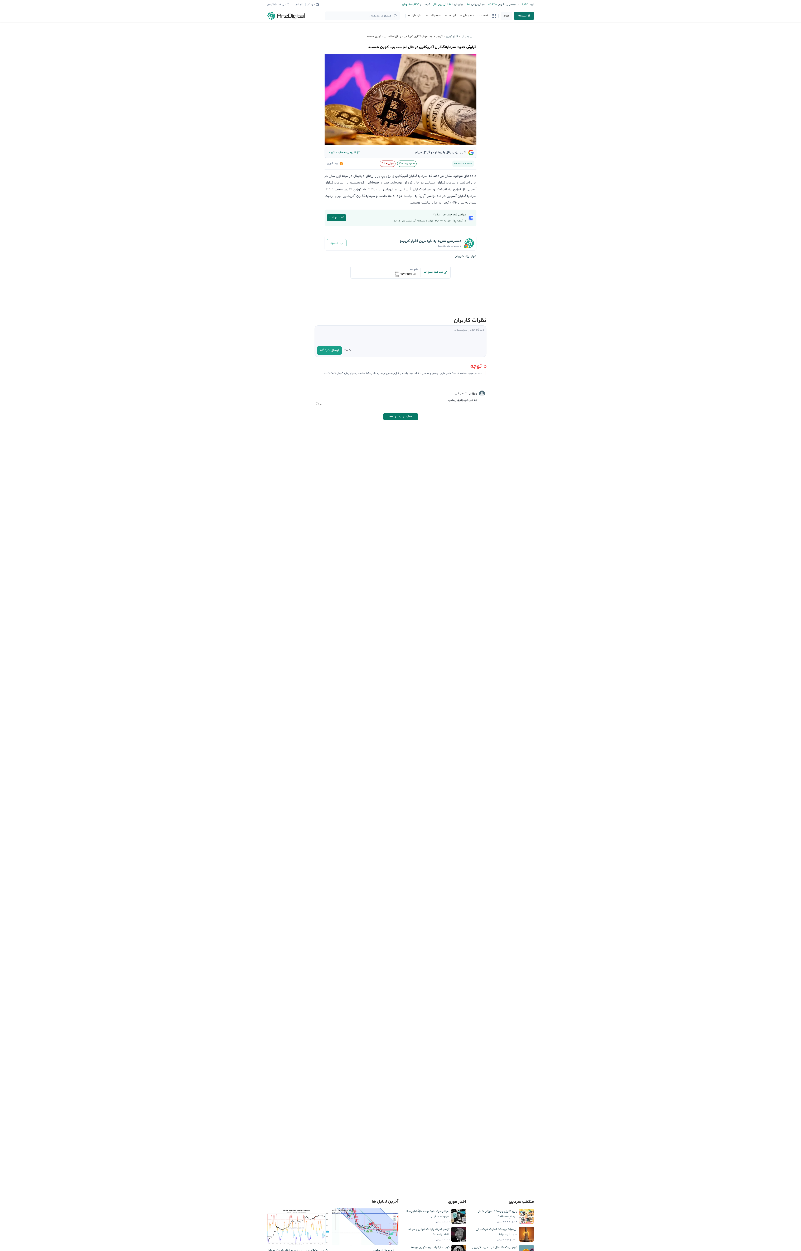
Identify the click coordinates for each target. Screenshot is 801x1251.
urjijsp (473, 394)
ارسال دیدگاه (329, 350)
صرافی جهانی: (477, 4)
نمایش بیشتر (403, 416)
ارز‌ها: (531, 4)
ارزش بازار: (458, 4)
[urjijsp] (482, 393)
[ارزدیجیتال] (286, 16)
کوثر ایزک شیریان (465, 256)
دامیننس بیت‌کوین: (508, 4)
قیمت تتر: (424, 4)
